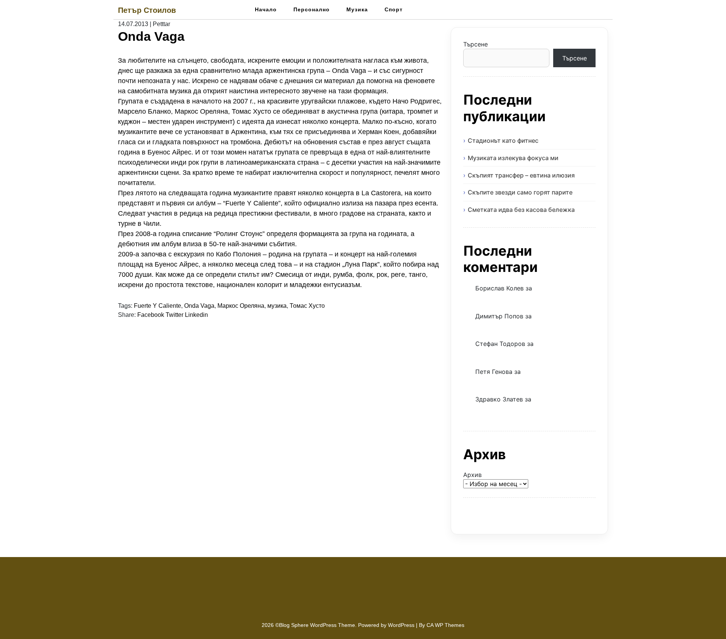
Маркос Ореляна (240, 306)
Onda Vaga (199, 306)
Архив (472, 474)
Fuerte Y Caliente (157, 306)
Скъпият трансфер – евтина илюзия (521, 175)
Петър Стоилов (147, 10)
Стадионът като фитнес (503, 140)
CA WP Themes (445, 625)
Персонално (311, 9)
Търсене (475, 44)
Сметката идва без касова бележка (521, 209)
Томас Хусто (307, 306)
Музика (357, 9)
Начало (266, 9)
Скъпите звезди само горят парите (520, 192)
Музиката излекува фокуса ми (513, 158)
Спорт (394, 9)
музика (277, 306)
